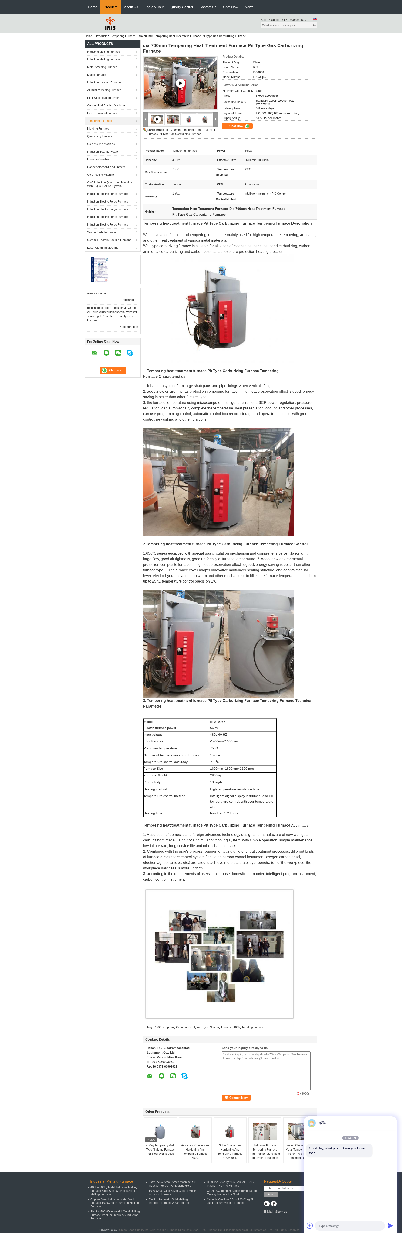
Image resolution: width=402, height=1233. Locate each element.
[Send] (390, 1225)
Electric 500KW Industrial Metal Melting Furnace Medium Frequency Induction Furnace (115, 1215)
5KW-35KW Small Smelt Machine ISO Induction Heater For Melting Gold (172, 1184)
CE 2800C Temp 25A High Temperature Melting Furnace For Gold (232, 1192)
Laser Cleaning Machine (102, 247)
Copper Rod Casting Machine (106, 105)
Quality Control (181, 7)
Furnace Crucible (98, 159)
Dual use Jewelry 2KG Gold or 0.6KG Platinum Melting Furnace (230, 1184)
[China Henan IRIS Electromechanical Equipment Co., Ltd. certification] (100, 269)
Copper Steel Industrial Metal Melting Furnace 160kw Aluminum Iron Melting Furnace (114, 1203)
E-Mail (268, 1211)
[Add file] (310, 1225)
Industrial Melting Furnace (103, 51)
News (249, 7)
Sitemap (281, 1211)
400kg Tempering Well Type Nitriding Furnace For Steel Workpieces (160, 1149)
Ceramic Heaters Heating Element (109, 240)
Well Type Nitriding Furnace (214, 1027)
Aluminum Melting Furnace (104, 90)
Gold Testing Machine (101, 174)
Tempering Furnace (123, 36)
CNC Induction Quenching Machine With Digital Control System (109, 184)
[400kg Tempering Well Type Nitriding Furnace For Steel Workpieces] (160, 1131)
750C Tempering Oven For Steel (174, 1027)
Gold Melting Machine (101, 144)
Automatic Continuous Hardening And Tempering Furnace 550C (195, 1152)
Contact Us (208, 7)
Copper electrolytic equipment (106, 167)
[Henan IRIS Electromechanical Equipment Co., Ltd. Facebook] (274, 1204)
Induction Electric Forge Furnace (107, 194)
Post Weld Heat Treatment (103, 98)
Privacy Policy (108, 1230)
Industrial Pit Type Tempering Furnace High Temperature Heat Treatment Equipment (265, 1152)
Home (92, 7)
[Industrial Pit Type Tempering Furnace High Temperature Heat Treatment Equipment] (265, 1131)
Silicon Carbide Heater (101, 232)
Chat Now (230, 7)
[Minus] (390, 1123)
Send (270, 1194)
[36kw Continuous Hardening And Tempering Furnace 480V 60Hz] (230, 1131)
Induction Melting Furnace (103, 59)
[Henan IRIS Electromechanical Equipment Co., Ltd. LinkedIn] (267, 1204)
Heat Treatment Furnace (102, 113)
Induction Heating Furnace (104, 82)
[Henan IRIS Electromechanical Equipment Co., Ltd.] (110, 23)
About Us (131, 7)
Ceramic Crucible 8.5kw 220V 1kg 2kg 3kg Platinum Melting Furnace (231, 1201)
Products (110, 7)
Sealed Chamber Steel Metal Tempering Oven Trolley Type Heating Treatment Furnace (299, 1152)
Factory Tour (154, 7)
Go (314, 25)
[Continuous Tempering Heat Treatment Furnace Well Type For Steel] (180, 83)
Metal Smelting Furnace (102, 67)
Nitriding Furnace (98, 128)
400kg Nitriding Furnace (249, 1027)
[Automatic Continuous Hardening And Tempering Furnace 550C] (195, 1131)
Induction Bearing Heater (103, 151)
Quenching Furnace (99, 136)
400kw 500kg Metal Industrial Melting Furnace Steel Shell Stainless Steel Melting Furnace (113, 1191)
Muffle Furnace (96, 74)
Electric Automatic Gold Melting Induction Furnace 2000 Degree (169, 1201)
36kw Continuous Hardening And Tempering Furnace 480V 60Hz (230, 1152)
